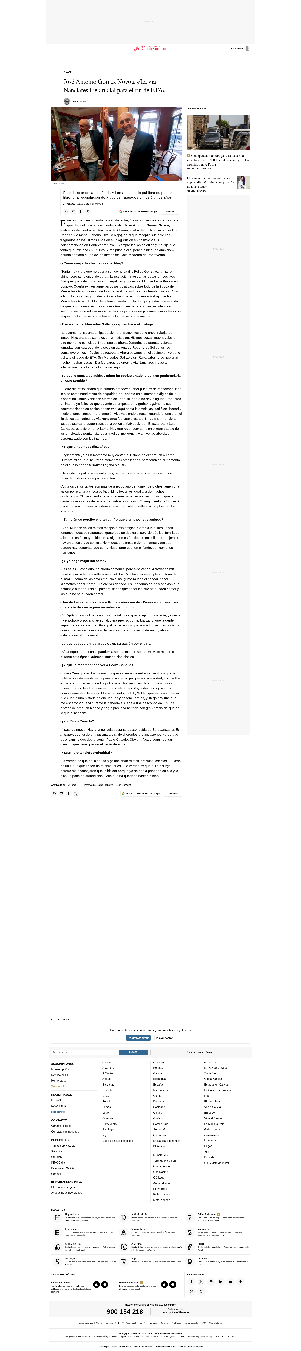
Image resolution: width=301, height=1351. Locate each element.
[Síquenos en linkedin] (221, 1282)
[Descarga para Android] (104, 1284)
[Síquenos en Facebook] (191, 1282)
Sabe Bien (210, 1073)
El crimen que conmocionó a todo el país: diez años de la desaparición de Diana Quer (210, 182)
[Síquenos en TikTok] (240, 1282)
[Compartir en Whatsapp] (66, 211)
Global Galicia (213, 1078)
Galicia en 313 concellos (117, 1140)
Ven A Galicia (212, 1107)
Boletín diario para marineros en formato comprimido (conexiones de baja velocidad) (220, 1232)
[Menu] (53, 48)
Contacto (56, 1173)
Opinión (158, 1095)
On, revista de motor (216, 1162)
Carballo (107, 1090)
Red (207, 1095)
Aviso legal (103, 1347)
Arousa (106, 1078)
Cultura (157, 1112)
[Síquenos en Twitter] (201, 1282)
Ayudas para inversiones (66, 1192)
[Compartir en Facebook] (81, 211)
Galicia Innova (213, 1129)
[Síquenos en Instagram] (211, 1282)
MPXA (203, 1323)
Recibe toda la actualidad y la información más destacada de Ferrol (223, 1247)
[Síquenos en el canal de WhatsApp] (191, 1291)
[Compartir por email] (73, 211)
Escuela (209, 1157)
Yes (206, 1151)
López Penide (80, 101)
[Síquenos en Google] (201, 1291)
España (158, 1084)
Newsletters (58, 1105)
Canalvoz (164, 1323)
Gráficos (158, 1118)
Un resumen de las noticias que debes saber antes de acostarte (154, 1217)
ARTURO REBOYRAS (196, 169)
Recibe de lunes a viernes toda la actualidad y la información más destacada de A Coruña (156, 1247)
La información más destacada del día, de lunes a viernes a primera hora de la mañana (90, 1217)
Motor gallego (161, 1199)
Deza (105, 1095)
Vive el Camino (213, 1118)
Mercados (210, 1140)
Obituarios (159, 1135)
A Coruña (108, 1067)
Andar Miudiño (162, 1183)
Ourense (107, 1118)
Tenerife (109, 785)
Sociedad (159, 1107)
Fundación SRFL (112, 1323)
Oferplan (56, 1156)
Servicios (57, 1151)
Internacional (161, 1090)
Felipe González (123, 785)
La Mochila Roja (214, 1123)
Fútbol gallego (162, 1194)
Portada (158, 1067)
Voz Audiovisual (129, 1323)
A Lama (72, 785)
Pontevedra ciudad (93, 785)
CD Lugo (158, 1177)
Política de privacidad (121, 1347)
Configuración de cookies (191, 1347)
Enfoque (209, 1112)
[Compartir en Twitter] (88, 211)
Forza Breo (160, 1188)
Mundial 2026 (161, 1155)
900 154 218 (125, 1311)
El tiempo (159, 1146)
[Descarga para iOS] (96, 1284)
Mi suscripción (60, 1069)
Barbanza (108, 1084)
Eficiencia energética (64, 1187)
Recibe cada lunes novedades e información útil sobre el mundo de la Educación (89, 1232)
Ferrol (106, 1101)
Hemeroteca (58, 1080)
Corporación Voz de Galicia (90, 1323)
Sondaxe (153, 1323)
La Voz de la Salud (216, 1067)
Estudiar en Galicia (216, 1084)
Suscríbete (58, 1086)
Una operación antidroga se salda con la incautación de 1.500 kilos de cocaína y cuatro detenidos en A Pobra (218, 159)
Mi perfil (56, 1100)
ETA (80, 785)
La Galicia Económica (166, 1140)
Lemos (106, 1107)
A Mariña (107, 1073)
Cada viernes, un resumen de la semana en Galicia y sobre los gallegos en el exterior (90, 1247)
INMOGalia (58, 1162)
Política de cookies (143, 1347)
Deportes (159, 1101)
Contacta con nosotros (65, 1131)
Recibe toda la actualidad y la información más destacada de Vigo (156, 1261)
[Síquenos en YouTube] (230, 1282)
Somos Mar (160, 1129)
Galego (209, 1052)
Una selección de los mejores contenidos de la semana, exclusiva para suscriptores (221, 1217)
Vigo (105, 1135)
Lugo (105, 1112)
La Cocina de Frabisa (217, 1090)
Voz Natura (176, 1323)
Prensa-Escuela (191, 1323)
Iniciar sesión (164, 1037)
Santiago (108, 1129)
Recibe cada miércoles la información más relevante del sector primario (154, 1232)
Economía (159, 1078)
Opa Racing (160, 1171)
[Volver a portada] (150, 48)
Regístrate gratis (138, 1037)
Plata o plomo (212, 1101)
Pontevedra (109, 1123)
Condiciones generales (165, 1347)
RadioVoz (143, 1323)
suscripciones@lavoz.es (176, 1312)
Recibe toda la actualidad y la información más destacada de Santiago (90, 1261)
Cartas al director (61, 1125)
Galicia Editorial (215, 1323)
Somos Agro (160, 1123)
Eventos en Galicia (63, 1168)
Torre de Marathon (164, 1160)
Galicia (157, 1073)
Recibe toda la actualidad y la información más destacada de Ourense (223, 1261)
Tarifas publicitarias (63, 1145)
